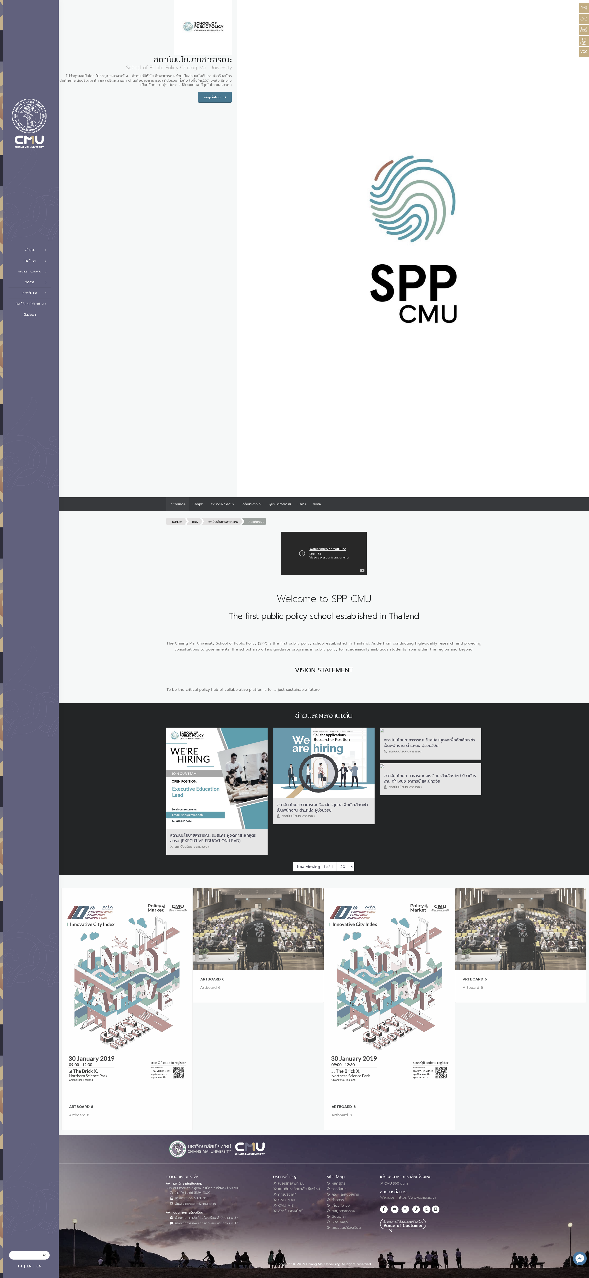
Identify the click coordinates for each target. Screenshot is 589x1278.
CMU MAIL (286, 1200)
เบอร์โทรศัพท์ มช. (291, 1183)
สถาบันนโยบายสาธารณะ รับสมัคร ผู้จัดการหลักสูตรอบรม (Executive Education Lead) (213, 838)
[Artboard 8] (127, 992)
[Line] (435, 1209)
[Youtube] (394, 1209)
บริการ (302, 504)
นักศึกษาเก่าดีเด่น (252, 504)
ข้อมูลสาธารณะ (342, 1211)
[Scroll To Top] (581, 1273)
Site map (339, 1222)
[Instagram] (426, 1209)
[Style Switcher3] (584, 8)
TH (19, 1266)
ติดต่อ (317, 504)
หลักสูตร (198, 504)
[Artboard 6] (258, 929)
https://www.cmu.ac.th (417, 1197)
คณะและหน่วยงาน (344, 1194)
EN (29, 1266)
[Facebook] (384, 1209)
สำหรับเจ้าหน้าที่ (290, 1211)
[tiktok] (416, 1209)
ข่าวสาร (337, 1200)
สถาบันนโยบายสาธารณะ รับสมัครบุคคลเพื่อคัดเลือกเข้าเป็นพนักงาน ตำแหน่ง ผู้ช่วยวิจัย (322, 807)
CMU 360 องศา (395, 1183)
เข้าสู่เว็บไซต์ (213, 97)
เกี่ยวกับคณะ (178, 504)
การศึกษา (338, 1189)
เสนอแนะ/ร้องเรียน (345, 1227)
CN (38, 1266)
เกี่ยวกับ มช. (340, 1205)
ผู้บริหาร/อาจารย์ (280, 504)
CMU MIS (285, 1205)
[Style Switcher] (584, 19)
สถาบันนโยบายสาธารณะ (223, 522)
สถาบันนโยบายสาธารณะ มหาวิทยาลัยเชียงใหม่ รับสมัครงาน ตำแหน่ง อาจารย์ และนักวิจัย (430, 778)
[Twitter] (405, 1209)
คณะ (195, 522)
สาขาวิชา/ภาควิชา (222, 504)
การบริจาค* (286, 1194)
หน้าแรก (177, 522)
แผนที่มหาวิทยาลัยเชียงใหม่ (298, 1189)
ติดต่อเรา (29, 314)
